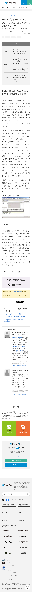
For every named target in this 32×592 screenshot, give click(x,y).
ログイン (14, 295)
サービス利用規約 (11, 572)
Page (6, 51)
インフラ (28, 7)
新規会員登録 (16, 460)
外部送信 (9, 579)
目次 (16, 44)
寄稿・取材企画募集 (8, 505)
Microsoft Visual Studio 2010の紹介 (15, 316)
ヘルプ (9, 560)
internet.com (19, 350)
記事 (20, 512)
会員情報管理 (10, 565)
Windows (19, 37)
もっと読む (7, 321)
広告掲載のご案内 (24, 505)
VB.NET (7, 37)
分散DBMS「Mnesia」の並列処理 (14, 319)
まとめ (15, 81)
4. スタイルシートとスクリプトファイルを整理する (20, 69)
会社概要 (9, 570)
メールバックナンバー (17, 456)
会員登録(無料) (18, 291)
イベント (4, 520)
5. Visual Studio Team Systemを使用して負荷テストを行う (20, 77)
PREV (5, 271)
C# (3, 37)
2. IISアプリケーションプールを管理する (20, 60)
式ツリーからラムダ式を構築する (14, 314)
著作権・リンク (11, 562)
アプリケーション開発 (17, 7)
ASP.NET (13, 37)
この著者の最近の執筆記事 (19, 366)
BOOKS (21, 520)
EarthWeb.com (16, 352)
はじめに (15, 49)
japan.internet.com (17, 31)
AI (8, 7)
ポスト (21, 302)
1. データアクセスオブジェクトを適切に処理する (20, 52)
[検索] (3, 7)
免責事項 (9, 567)
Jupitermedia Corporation (19, 346)
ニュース (4, 512)
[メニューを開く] (2, 2)
